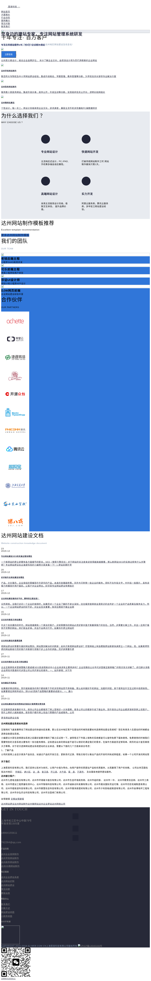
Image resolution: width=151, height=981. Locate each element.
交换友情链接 (17, 799)
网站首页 (5, 11)
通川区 (27, 772)
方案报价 (5, 14)
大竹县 (62, 772)
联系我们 (5, 26)
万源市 (80, 772)
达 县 (36, 772)
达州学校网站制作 (10, 858)
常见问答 (5, 23)
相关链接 (5, 872)
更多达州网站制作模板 (15, 235)
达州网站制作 (21, 804)
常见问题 (5, 889)
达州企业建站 (45, 804)
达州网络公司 (58, 804)
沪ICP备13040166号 (91, 946)
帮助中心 (5, 899)
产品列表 (5, 849)
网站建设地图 (7, 912)
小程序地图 (6, 916)
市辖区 (18, 772)
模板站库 (5, 893)
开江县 (54, 772)
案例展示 (5, 20)
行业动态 (5, 17)
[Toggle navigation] (19, 7)
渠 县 (71, 772)
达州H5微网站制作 (10, 866)
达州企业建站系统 (10, 877)
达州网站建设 (7, 804)
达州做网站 (33, 804)
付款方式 (5, 908)
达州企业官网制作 (10, 854)
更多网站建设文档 (10, 718)
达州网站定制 (7, 881)
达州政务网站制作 (10, 862)
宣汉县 (45, 772)
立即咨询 (8, 54)
